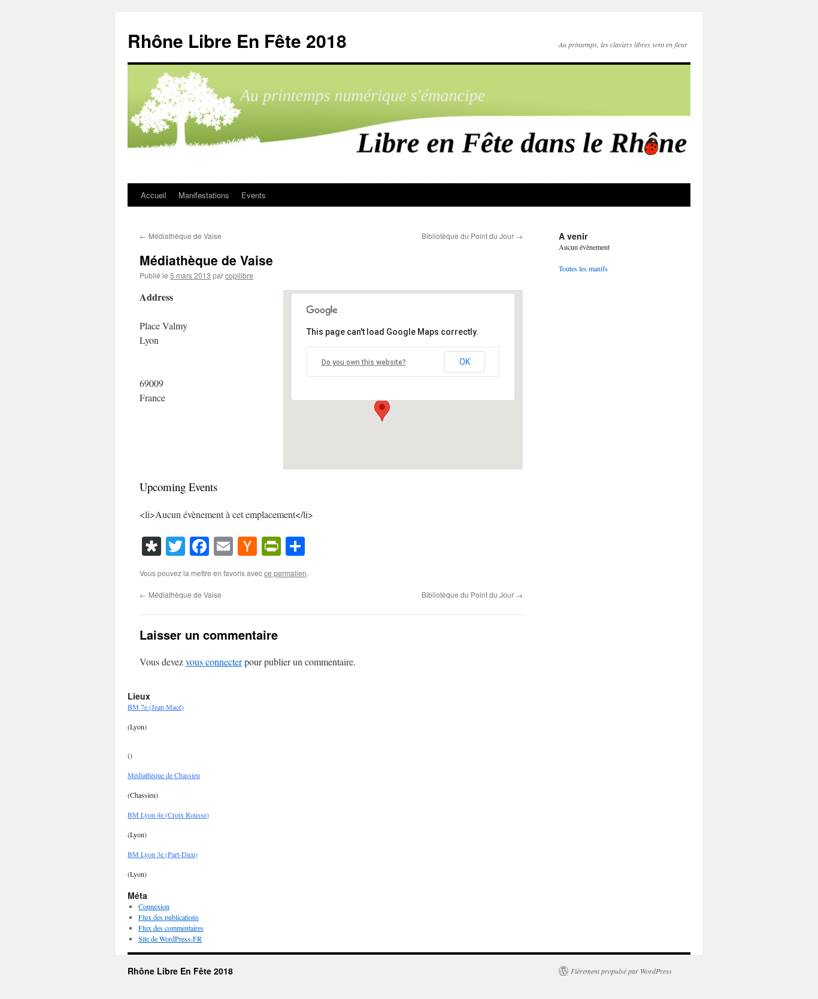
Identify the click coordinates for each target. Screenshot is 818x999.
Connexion (153, 906)
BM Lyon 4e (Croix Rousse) (168, 814)
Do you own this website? (364, 362)
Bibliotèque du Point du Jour (472, 236)
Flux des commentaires (171, 928)
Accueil (153, 195)
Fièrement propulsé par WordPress (621, 971)
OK (464, 362)
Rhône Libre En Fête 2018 (237, 40)
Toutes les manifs (583, 268)
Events (253, 195)
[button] (382, 410)
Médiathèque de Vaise (181, 236)
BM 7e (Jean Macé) (156, 707)
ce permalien (285, 573)
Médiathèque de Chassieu (164, 775)
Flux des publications (168, 917)
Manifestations (203, 195)
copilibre (239, 275)
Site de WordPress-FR (170, 938)
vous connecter (214, 661)
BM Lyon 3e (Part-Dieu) (163, 854)
